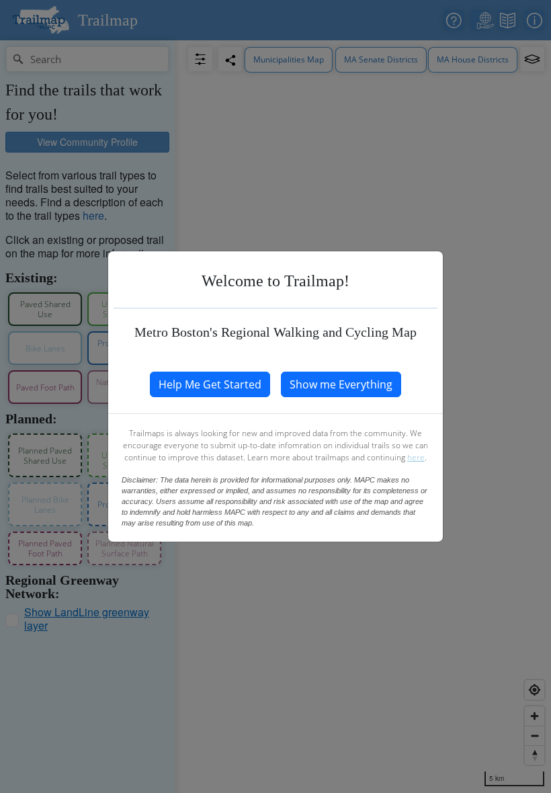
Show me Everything (341, 384)
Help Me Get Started (210, 384)
